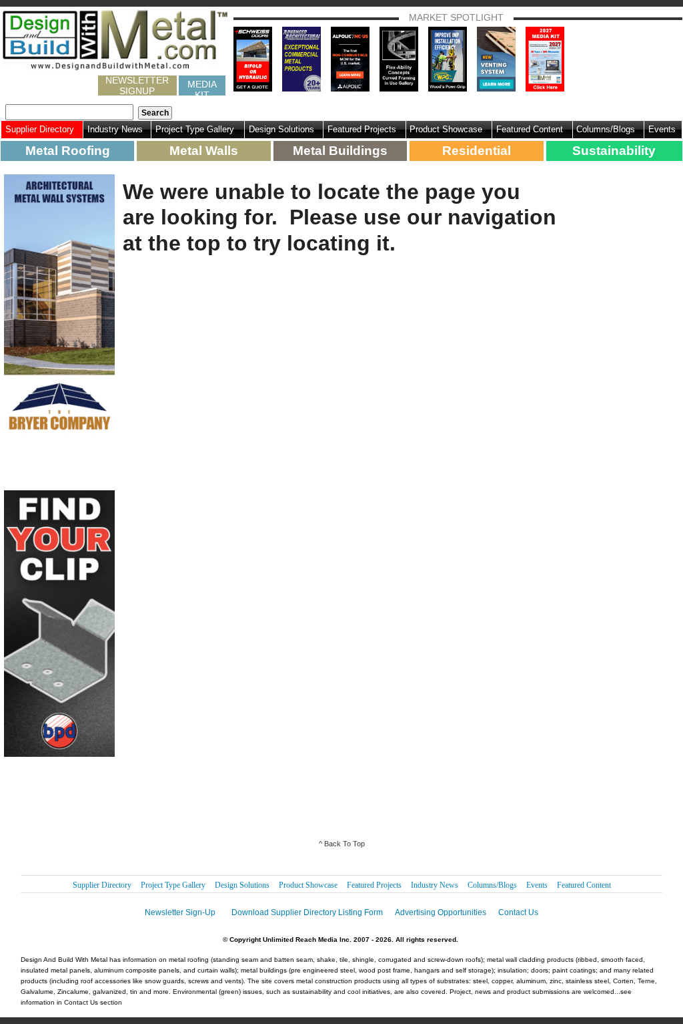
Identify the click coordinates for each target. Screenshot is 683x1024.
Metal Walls (203, 151)
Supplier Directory (39, 129)
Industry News (115, 129)
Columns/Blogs (605, 129)
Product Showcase (446, 129)
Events (662, 129)
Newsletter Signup (137, 85)
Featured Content (529, 129)
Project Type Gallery (194, 129)
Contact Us (518, 912)
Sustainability (614, 151)
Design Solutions (281, 129)
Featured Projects (361, 129)
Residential (476, 151)
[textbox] (69, 112)
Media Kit (202, 87)
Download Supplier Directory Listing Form (307, 912)
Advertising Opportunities (440, 912)
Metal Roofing (67, 151)
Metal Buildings (340, 151)
